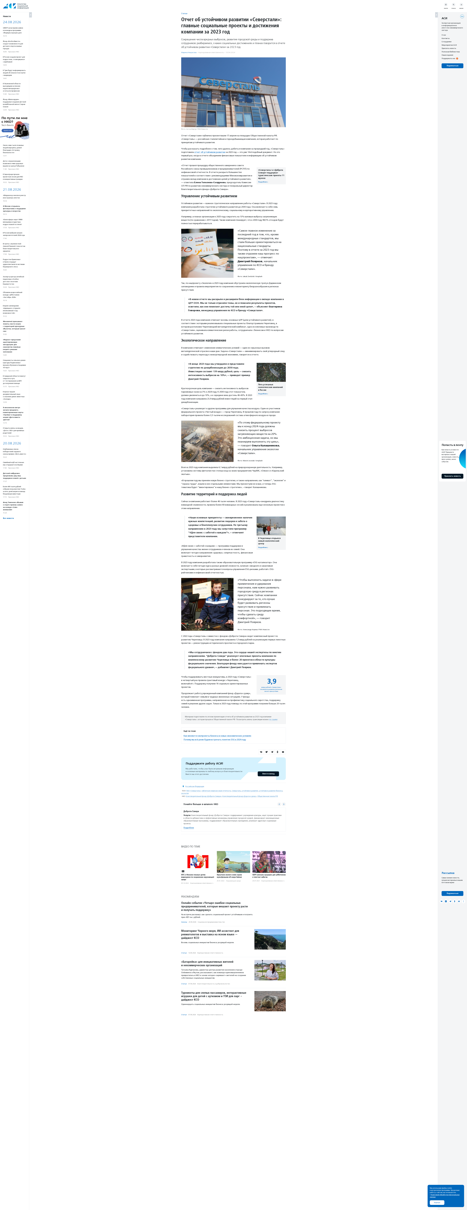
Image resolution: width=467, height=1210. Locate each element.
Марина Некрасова (189, 52)
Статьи (184, 13)
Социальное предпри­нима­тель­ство (211, 922)
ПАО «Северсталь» (193, 791)
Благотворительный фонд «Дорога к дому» (239, 796)
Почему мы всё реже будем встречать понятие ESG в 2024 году (215, 739)
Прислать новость (449, 48)
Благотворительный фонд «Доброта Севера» (204, 796)
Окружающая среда (233, 881)
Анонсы (184, 922)
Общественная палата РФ (267, 796)
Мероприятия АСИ (449, 45)
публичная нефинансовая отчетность (216, 791)
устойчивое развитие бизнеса (271, 791)
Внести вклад (268, 774)
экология (185, 793)
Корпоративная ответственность (211, 52)
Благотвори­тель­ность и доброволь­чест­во (213, 984)
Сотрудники (446, 42)
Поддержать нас (448, 58)
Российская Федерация (194, 786)
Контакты (446, 38)
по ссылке (273, 719)
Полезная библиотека (451, 52)
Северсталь (236, 791)
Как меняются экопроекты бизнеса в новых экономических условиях (217, 736)
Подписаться (452, 66)
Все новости (8, 518)
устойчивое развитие (250, 791)
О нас (444, 35)
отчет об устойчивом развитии (209, 152)
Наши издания (447, 55)
